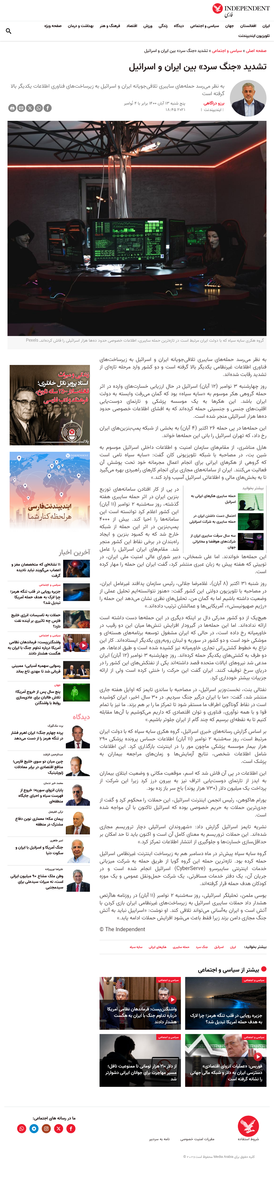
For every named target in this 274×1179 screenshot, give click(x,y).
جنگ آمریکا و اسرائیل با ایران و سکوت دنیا (39, 850)
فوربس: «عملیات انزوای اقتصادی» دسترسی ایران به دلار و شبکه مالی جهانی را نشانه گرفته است (226, 1072)
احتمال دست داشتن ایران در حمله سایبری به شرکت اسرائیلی (212, 519)
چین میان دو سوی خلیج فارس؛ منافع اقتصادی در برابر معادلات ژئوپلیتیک (38, 767)
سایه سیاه (136, 947)
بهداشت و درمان (80, 26)
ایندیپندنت (213, 109)
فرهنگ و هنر (110, 26)
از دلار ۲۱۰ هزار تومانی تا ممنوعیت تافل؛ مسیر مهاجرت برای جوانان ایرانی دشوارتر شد (141, 1072)
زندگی (163, 26)
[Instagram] (46, 1128)
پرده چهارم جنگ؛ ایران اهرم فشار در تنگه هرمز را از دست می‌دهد (37, 736)
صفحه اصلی (256, 50)
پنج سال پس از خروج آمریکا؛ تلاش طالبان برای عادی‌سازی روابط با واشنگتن (37, 697)
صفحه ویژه (53, 26)
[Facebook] (48, 108)
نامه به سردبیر (159, 1139)
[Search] (8, 31)
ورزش (147, 26)
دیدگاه (179, 26)
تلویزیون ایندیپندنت (254, 36)
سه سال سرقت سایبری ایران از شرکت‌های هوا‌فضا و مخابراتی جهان (213, 541)
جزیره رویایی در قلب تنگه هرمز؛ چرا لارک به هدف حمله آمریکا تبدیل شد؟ (226, 1019)
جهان (229, 26)
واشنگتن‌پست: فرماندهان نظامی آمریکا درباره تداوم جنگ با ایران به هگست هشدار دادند (142, 1015)
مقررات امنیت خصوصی (197, 1139)
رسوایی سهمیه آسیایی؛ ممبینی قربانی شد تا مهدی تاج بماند (36, 669)
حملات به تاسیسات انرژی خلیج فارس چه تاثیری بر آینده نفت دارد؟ (35, 621)
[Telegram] (34, 1128)
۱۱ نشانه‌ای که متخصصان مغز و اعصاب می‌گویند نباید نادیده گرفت (36, 570)
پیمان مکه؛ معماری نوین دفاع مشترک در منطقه (39, 822)
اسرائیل (219, 947)
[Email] (21, 108)
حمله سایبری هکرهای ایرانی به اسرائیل (213, 499)
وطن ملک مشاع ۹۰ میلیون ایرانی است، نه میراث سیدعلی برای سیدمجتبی (36, 882)
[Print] (12, 108)
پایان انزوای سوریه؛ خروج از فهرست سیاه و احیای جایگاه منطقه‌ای (40, 796)
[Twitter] (30, 108)
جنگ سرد (202, 947)
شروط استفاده (248, 1139)
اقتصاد (132, 26)
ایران (266, 26)
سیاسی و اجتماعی (204, 26)
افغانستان (248, 26)
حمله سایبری (181, 947)
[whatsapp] (21, 1128)
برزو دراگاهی (214, 103)
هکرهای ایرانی (157, 947)
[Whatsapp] (39, 108)
